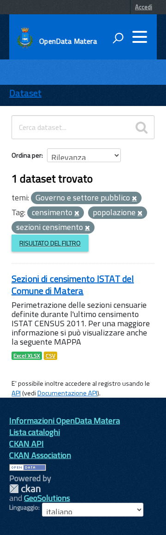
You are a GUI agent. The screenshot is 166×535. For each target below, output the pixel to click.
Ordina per (27, 155)
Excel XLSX (26, 356)
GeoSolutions (47, 498)
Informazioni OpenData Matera (64, 420)
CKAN (25, 489)
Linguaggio (23, 507)
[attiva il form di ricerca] (118, 37)
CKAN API (26, 443)
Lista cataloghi (34, 432)
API (16, 393)
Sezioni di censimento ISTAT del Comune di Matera (73, 284)
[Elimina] (134, 198)
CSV (50, 356)
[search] (142, 127)
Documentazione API (67, 393)
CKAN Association (40, 455)
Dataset (25, 93)
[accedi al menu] (139, 36)
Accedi (143, 7)
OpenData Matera (67, 41)
